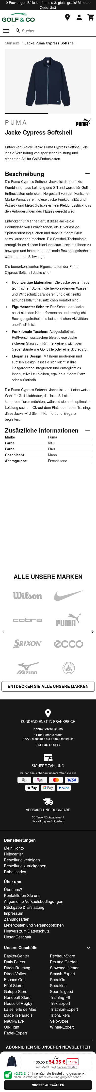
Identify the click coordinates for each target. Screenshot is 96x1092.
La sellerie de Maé (20, 1009)
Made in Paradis (18, 1015)
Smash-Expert (62, 973)
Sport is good (61, 991)
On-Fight (11, 1027)
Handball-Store (17, 997)
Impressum (13, 913)
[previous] (3, 631)
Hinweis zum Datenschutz (26, 931)
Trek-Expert (60, 1003)
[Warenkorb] (91, 17)
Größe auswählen (48, 1085)
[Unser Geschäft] (67, 17)
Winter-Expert (62, 1027)
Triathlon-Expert (64, 1009)
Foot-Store (13, 985)
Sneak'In (57, 979)
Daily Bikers (14, 962)
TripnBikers (60, 1015)
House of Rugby (18, 1003)
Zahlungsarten (16, 919)
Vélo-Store (59, 1021)
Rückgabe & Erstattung (24, 907)
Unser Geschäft (17, 937)
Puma (16, 122)
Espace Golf (14, 979)
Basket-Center (16, 956)
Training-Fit (60, 997)
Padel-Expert (15, 1033)
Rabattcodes (15, 871)
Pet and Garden (64, 962)
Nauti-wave (14, 1021)
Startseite (12, 42)
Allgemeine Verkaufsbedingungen (33, 901)
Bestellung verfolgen (22, 860)
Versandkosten (67, 1067)
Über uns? (13, 889)
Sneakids (58, 985)
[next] (92, 631)
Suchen (28, 31)
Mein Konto (14, 848)
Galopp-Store (15, 991)
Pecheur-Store (62, 956)
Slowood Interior (64, 968)
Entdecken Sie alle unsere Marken (48, 686)
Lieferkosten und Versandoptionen (34, 925)
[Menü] (6, 31)
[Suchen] (18, 30)
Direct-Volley (15, 973)
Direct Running (17, 968)
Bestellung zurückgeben (48, 821)
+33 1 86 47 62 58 (48, 744)
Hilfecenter (13, 854)
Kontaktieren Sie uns (48, 729)
